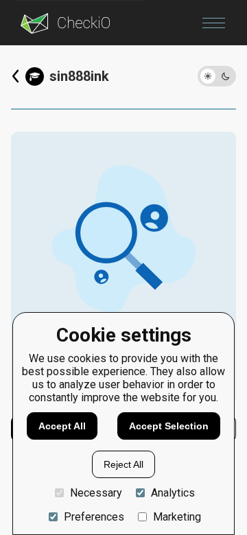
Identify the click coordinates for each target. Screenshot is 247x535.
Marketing (177, 516)
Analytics (173, 492)
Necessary (96, 492)
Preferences (94, 516)
